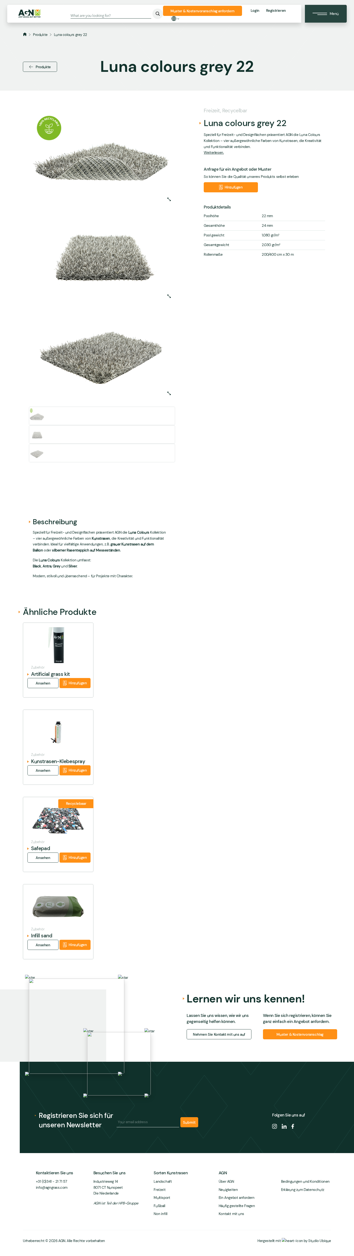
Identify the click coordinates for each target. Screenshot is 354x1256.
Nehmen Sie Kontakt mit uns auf (219, 1034)
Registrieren (276, 10)
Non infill (160, 1213)
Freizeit (159, 1189)
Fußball (159, 1205)
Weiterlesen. (214, 152)
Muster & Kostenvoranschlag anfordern (202, 11)
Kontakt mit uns (231, 1213)
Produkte (40, 34)
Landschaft (163, 1181)
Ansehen (43, 683)
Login (255, 10)
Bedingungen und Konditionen (305, 1181)
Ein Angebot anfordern (237, 1197)
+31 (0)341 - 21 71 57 (51, 1181)
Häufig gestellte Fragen (237, 1205)
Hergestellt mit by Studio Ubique (294, 1240)
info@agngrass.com (51, 1187)
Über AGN (226, 1181)
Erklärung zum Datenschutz (302, 1189)
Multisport (162, 1197)
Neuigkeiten (228, 1189)
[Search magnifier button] (157, 13)
